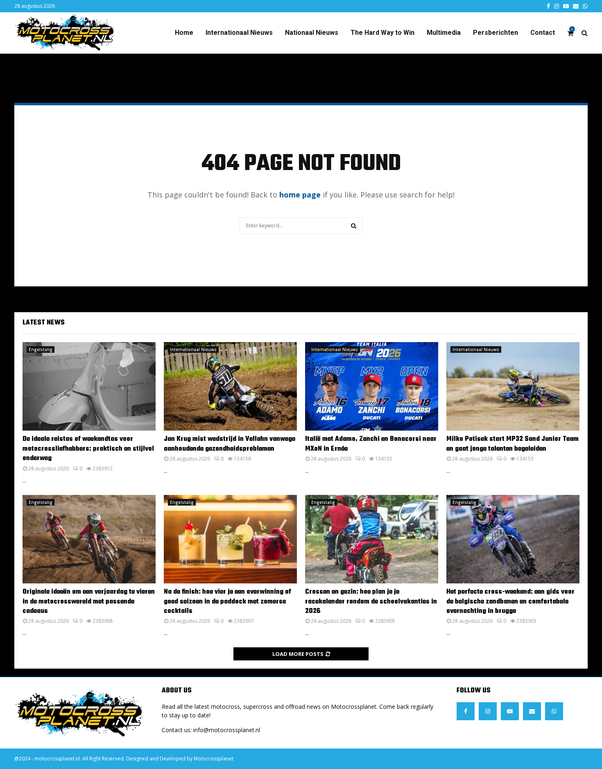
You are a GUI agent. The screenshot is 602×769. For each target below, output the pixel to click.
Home (184, 32)
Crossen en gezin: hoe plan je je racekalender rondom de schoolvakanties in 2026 (371, 602)
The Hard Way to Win (382, 32)
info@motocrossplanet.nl (226, 730)
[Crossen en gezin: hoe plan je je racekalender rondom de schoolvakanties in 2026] (371, 539)
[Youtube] (510, 711)
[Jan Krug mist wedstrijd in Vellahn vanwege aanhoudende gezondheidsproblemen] (230, 386)
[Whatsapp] (554, 711)
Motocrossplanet (213, 758)
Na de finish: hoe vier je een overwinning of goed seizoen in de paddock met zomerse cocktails (227, 602)
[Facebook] (466, 711)
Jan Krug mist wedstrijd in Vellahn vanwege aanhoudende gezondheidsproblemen (229, 444)
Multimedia (444, 32)
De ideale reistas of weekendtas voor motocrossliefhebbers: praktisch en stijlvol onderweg (88, 449)
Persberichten (495, 32)
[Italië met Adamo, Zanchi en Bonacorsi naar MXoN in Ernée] (371, 386)
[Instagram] (488, 711)
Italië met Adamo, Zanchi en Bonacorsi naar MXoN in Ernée (371, 444)
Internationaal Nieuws (239, 32)
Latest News (44, 323)
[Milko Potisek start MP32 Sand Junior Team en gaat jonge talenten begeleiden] (512, 386)
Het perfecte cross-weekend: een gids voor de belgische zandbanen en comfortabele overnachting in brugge (510, 602)
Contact (542, 32)
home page (300, 195)
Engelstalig (40, 349)
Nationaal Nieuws (311, 32)
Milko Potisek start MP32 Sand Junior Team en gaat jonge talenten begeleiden (512, 444)
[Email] (532, 711)
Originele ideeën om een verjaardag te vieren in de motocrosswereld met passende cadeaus (89, 602)
